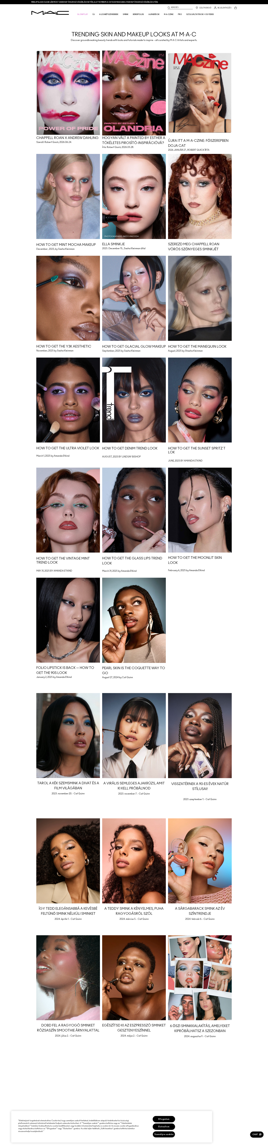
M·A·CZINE (169, 14)
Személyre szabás (164, 1134)
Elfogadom (164, 1119)
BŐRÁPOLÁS (138, 14)
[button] (257, 1134)
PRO (180, 14)
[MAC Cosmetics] (50, 13)
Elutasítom (163, 1127)
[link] (134, 29)
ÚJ (94, 14)
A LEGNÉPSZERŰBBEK (108, 14)
